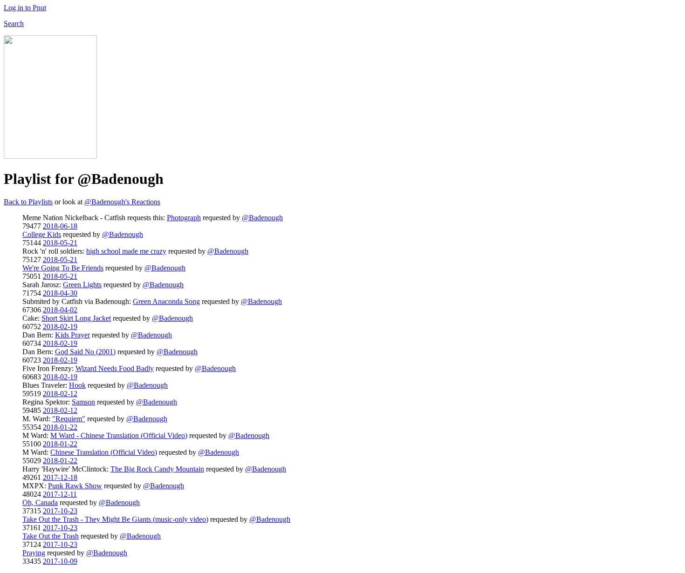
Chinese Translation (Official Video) (103, 452)
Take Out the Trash (50, 536)
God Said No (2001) (85, 352)
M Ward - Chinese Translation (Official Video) (118, 435)
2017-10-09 (60, 561)
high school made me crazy (126, 251)
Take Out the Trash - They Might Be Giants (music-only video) (115, 519)
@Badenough (262, 218)
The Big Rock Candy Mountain (157, 469)
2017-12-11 (60, 494)
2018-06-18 (60, 226)
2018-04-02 (60, 310)
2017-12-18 (60, 477)
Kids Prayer (72, 335)
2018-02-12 (60, 394)
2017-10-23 (60, 511)
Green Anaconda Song (166, 301)
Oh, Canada (40, 502)
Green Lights (82, 285)
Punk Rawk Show (75, 486)
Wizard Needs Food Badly (114, 368)
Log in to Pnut (25, 8)
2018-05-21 (60, 243)
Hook (77, 385)
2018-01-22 (60, 427)
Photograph (184, 218)
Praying (33, 553)
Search (14, 23)
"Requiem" (68, 419)
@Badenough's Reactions (122, 202)
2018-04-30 (60, 293)
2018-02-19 (60, 326)
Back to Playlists (28, 202)
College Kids (41, 234)
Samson (83, 402)
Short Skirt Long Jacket (76, 318)
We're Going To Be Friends (62, 268)
